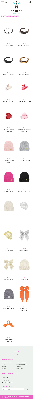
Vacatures (18, 366)
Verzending (4, 366)
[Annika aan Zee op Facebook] (15, 355)
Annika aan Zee (13, 396)
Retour (3, 364)
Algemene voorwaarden (21, 364)
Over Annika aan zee (21, 362)
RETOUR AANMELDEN (24, 396)
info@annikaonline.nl (6, 380)
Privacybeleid (19, 368)
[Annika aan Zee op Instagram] (18, 355)
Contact (4, 368)
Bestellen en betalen (6, 362)
